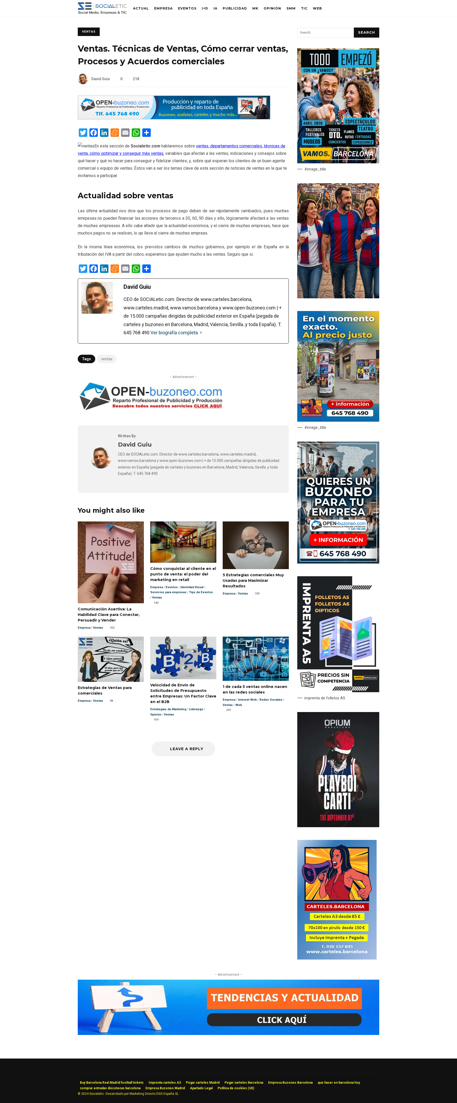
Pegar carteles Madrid (203, 1082)
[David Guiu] (101, 467)
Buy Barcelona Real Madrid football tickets (112, 1082)
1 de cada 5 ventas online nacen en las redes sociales (256, 659)
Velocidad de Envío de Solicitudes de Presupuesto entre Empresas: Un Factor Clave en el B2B (183, 658)
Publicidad (235, 8)
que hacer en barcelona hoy (339, 1082)
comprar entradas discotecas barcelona (110, 1088)
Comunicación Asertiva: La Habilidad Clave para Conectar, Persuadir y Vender (111, 562)
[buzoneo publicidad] (174, 117)
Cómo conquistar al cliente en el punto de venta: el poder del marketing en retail (183, 542)
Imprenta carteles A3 (165, 1082)
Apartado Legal (201, 1088)
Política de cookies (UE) (236, 1088)
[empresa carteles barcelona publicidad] (337, 958)
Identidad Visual (191, 587)
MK (255, 8)
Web (317, 8)
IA (215, 8)
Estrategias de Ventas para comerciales (111, 659)
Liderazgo (196, 709)
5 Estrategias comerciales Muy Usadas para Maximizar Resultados (256, 545)
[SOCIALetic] (102, 9)
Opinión (272, 8)
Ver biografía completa (174, 332)
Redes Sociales (270, 699)
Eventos (187, 8)
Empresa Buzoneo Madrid (165, 1088)
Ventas (88, 31)
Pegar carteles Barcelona (244, 1082)
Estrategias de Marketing (168, 709)
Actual (141, 8)
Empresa (163, 8)
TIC (304, 8)
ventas (106, 359)
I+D (205, 8)
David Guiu (100, 79)
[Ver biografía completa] (201, 332)
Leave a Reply (186, 748)
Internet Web (247, 699)
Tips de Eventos (201, 592)
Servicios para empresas (168, 592)
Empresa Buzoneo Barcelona (290, 1082)
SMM (291, 8)
